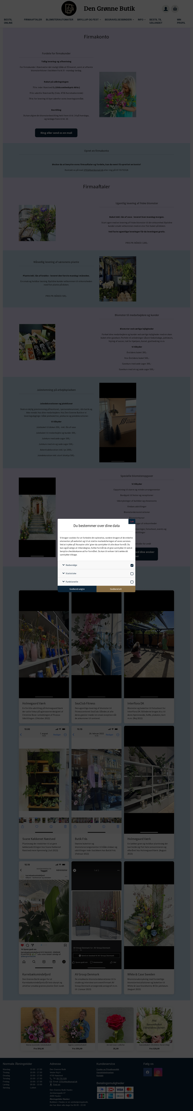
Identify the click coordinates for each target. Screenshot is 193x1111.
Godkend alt (116, 589)
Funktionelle (72, 581)
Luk (132, 521)
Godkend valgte (77, 589)
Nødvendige (71, 565)
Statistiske (71, 573)
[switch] (131, 565)
